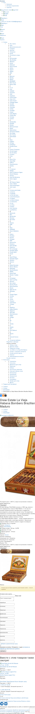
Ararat (11, 63)
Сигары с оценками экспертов (18, 351)
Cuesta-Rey (13, 115)
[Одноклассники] (3, 396)
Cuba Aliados (13, 113)
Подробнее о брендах (12, 342)
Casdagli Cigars (14, 102)
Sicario (11, 288)
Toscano (12, 301)
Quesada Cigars (14, 258)
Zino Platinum (13, 330)
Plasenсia (12, 247)
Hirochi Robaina (14, 174)
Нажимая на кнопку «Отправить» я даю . (15, 647)
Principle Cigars (14, 250)
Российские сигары (15, 55)
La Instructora (13, 201)
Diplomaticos (13, 130)
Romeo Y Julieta (14, 275)
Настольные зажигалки (16, 369)
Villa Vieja (12, 312)
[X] (6, 396)
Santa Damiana (14, 286)
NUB (11, 224)
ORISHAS (12, 229)
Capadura (12, 96)
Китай (11, 53)
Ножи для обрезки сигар (16, 371)
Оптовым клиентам (5, 698)
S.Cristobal (12, 278)
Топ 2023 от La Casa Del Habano (18, 350)
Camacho (12, 92)
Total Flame (13, 302)
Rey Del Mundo (14, 270)
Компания (9, 4)
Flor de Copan (13, 151)
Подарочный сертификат (10, 384)
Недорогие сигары (15, 348)
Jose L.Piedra (13, 184)
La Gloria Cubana (14, 200)
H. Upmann (13, 169)
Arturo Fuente (13, 66)
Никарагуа (12, 52)
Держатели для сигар (15, 364)
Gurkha (12, 166)
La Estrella (12, 193)
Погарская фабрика (15, 340)
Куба (11, 45)
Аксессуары (6, 359)
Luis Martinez (13, 210)
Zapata (11, 327)
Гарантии (9, 7)
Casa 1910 (12, 99)
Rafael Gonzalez (14, 265)
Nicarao (12, 223)
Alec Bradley (13, 60)
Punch (11, 254)
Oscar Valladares (14, 231)
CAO (11, 94)
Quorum (12, 262)
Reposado (12, 268)
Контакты (2, 1)
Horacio (12, 175)
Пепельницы (13, 372)
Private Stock (13, 252)
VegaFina (12, 307)
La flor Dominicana (14, 197)
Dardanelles (13, 122)
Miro (11, 214)
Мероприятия (9, 701)
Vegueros (12, 311)
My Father (12, 219)
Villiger (11, 315)
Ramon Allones (14, 267)
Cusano (12, 118)
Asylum (12, 70)
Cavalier (12, 104)
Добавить (3, 651)
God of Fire (13, 159)
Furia (11, 156)
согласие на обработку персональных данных (15, 647)
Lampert (12, 206)
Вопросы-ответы (25, 701)
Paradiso (12, 236)
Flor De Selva (13, 153)
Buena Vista (13, 84)
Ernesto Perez (13, 146)
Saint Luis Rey (13, 280)
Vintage (12, 317)
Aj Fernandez (13, 58)
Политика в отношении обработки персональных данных (15, 710)
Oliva (11, 227)
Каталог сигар (8, 10)
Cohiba (11, 109)
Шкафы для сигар (14, 381)
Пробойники (13, 374)
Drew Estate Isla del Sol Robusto (8, 666)
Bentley (12, 78)
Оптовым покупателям (13, 6)
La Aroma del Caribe (15, 190)
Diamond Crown (14, 127)
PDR (11, 241)
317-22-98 (5, 21)
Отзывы (26, 698)
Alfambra (12, 61)
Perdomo (12, 244)
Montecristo (13, 216)
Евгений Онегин (14, 337)
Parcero (12, 237)
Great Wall (12, 161)
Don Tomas (13, 135)
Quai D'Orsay (13, 257)
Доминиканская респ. (15, 47)
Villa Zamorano (14, 314)
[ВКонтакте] (1, 396)
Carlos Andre (13, 97)
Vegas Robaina (14, 309)
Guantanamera (14, 164)
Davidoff (12, 123)
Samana (12, 281)
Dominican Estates (14, 131)
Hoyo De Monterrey (15, 177)
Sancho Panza (13, 285)
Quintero (12, 260)
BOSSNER (12, 81)
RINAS (11, 271)
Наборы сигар (13, 345)
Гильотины (12, 363)
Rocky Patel (13, 273)
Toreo (11, 298)
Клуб (16, 10)
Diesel (11, 128)
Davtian (12, 125)
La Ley (11, 203)
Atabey (11, 71)
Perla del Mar (13, 245)
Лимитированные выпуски (17, 356)
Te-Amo (12, 296)
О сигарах (2, 701)
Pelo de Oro (13, 242)
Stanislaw (12, 291)
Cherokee (12, 107)
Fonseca (12, 154)
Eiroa (11, 140)
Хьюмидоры (13, 379)
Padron (12, 234)
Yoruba (11, 324)
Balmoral (12, 76)
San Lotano (13, 283)
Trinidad (12, 304)
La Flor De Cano (14, 195)
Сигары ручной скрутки (16, 353)
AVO (11, 73)
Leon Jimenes (13, 208)
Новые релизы (17, 701)
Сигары (5, 42)
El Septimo (12, 144)
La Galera (12, 198)
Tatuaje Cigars (13, 294)
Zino (11, 328)
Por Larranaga (13, 249)
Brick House (13, 83)
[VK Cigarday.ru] (6, 705)
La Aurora (12, 192)
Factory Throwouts (14, 149)
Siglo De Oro (13, 289)
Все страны (13, 43)
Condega (12, 110)
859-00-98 (5, 689)
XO (10, 320)
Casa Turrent (13, 100)
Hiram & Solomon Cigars (16, 172)
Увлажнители (13, 376)
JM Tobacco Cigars (15, 182)
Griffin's (12, 162)
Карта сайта (21, 698)
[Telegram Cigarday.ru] (2, 705)
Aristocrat (12, 65)
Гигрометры (13, 361)
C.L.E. (11, 87)
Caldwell (12, 91)
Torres (11, 299)
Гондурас (12, 48)
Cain (11, 89)
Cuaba (11, 112)
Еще (4, 2)
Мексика (12, 50)
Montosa (12, 218)
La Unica (12, 205)
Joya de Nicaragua (14, 185)
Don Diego (12, 133)
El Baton (12, 141)
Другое (11, 382)
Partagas (12, 239)
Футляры (12, 377)
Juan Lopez (13, 187)
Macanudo (12, 213)
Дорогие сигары (14, 346)
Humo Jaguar (13, 179)
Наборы (12, 368)
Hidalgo (12, 170)
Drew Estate (13, 136)
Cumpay (12, 117)
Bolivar (11, 79)
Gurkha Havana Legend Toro (7, 675)
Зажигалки (12, 366)
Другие (11, 333)
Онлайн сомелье (11, 358)
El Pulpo (12, 143)
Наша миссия (14, 698)
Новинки (12, 355)
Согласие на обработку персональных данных (12, 711)
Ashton (11, 68)
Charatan (12, 105)
